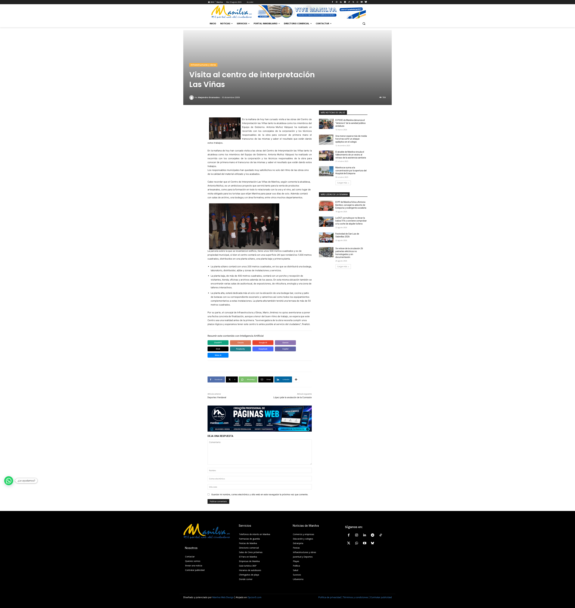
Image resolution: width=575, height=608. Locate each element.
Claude (240, 342)
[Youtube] (361, 2)
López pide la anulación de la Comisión (292, 397)
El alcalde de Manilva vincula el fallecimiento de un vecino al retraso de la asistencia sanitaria (350, 155)
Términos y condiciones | (356, 597)
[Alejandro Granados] (192, 97)
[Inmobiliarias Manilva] (311, 12)
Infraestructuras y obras (203, 64)
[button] (363, 23)
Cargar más (342, 183)
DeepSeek (263, 349)
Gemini (285, 342)
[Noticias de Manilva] (231, 12)
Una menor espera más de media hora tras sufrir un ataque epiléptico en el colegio (351, 139)
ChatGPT (218, 342)
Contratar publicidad (381, 597)
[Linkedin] (340, 2)
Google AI (263, 342)
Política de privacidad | (330, 597)
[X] (353, 2)
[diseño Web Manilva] (260, 419)
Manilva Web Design (223, 597)
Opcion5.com (254, 597)
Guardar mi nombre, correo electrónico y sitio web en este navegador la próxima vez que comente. (259, 494)
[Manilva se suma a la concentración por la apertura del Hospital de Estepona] (326, 171)
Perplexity (240, 349)
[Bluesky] (365, 2)
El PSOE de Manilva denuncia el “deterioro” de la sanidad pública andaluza (350, 123)
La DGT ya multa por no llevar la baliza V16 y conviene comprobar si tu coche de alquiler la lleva (351, 221)
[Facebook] (332, 2)
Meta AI (218, 355)
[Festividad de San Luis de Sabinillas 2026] (326, 237)
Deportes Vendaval (217, 397)
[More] (296, 379)
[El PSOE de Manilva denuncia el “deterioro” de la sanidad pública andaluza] (326, 124)
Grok (218, 349)
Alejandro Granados (209, 97)
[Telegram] (345, 2)
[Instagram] (336, 2)
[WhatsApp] (357, 2)
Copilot (285, 349)
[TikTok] (349, 2)
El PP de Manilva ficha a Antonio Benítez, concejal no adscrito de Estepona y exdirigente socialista (350, 205)
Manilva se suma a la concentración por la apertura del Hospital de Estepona (351, 170)
